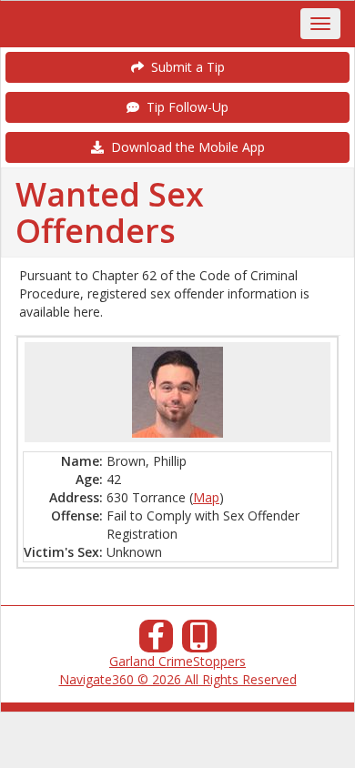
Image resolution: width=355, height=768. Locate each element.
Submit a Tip (184, 67)
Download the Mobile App (184, 147)
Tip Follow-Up (183, 107)
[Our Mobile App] (199, 641)
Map (206, 497)
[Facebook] (156, 641)
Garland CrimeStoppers (177, 661)
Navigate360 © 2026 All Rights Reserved (178, 679)
